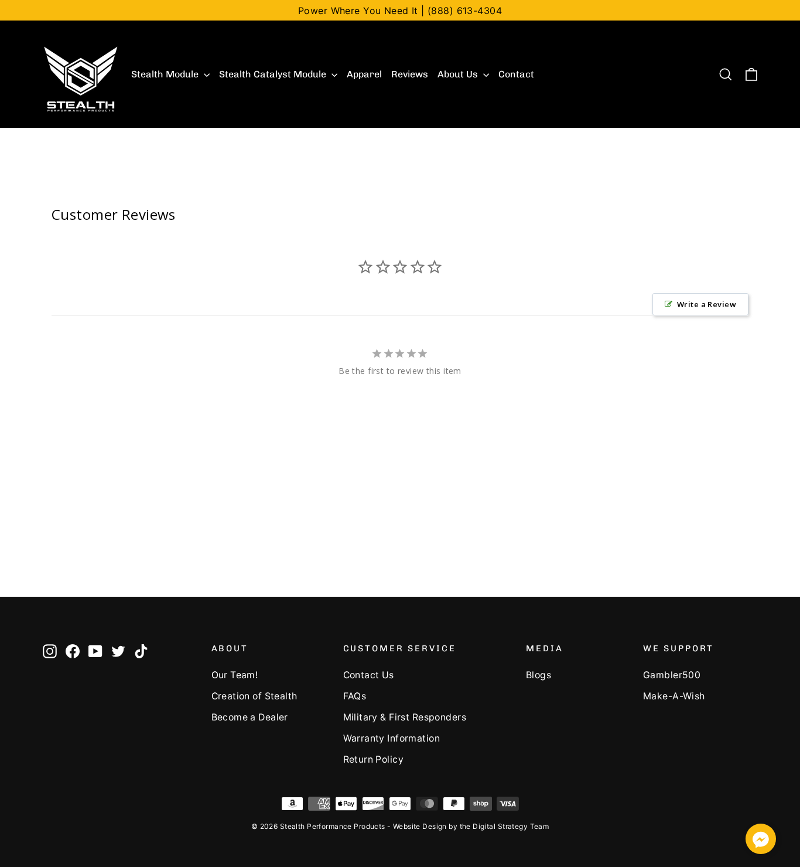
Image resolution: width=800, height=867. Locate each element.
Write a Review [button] (706, 304)
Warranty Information (391, 738)
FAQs (355, 696)
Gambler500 (671, 675)
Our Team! (234, 675)
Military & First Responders (404, 717)
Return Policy (373, 759)
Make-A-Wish (674, 696)
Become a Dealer (249, 717)
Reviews (409, 74)
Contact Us (368, 675)
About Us (458, 74)
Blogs (538, 675)
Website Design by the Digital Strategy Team (471, 826)
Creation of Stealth (254, 696)
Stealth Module (166, 74)
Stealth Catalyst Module (274, 74)
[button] (761, 841)
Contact (516, 74)
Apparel (364, 74)
